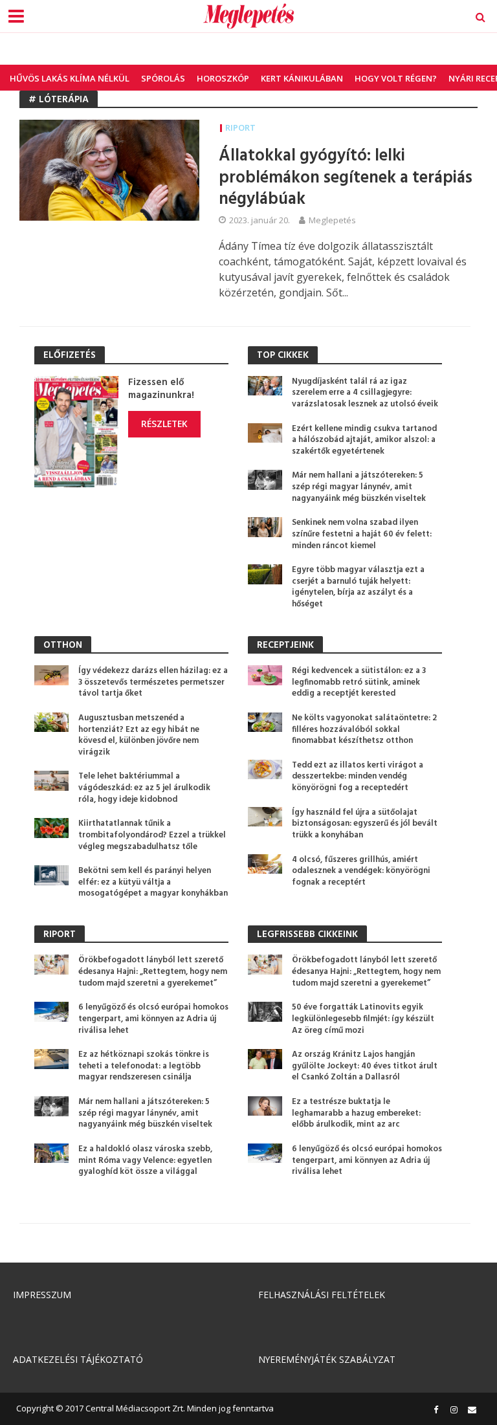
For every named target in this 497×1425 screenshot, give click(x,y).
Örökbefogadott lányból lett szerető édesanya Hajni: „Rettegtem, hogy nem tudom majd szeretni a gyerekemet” (152, 972)
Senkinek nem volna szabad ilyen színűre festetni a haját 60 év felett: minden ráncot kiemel (362, 534)
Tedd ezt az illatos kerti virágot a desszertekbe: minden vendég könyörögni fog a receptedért (357, 777)
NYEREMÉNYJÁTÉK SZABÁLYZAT (326, 1359)
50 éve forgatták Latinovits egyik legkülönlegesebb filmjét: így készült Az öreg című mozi (363, 1019)
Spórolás (163, 78)
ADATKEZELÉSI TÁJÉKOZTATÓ (78, 1359)
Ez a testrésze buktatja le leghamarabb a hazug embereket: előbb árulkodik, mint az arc (356, 1113)
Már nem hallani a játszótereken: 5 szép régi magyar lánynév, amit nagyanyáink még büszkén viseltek (359, 487)
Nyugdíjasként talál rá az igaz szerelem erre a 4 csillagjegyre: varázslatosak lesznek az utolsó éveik (365, 393)
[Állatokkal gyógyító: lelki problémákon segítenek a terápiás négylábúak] (109, 169)
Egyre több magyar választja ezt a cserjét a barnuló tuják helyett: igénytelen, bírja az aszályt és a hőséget (358, 587)
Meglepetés (332, 220)
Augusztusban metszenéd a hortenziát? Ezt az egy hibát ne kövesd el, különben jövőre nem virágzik (138, 735)
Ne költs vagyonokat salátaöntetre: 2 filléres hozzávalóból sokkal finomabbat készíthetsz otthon (364, 729)
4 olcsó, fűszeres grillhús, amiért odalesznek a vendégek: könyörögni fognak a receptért (361, 871)
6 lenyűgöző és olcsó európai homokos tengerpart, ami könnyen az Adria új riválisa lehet (153, 1019)
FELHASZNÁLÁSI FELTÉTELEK (321, 1294)
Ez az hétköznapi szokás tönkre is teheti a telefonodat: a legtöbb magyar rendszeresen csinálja (143, 1066)
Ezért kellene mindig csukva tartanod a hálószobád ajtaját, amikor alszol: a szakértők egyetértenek (364, 440)
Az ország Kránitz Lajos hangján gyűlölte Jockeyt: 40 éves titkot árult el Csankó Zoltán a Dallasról (364, 1066)
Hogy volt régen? (396, 78)
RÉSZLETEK (164, 423)
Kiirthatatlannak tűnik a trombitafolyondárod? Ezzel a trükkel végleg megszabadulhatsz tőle (152, 835)
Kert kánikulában (302, 78)
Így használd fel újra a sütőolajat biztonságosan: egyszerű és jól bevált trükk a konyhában (364, 824)
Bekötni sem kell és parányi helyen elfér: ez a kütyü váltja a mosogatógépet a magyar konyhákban (153, 882)
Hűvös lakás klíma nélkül (69, 78)
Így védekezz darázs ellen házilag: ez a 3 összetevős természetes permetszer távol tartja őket (153, 682)
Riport (240, 127)
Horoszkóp (223, 78)
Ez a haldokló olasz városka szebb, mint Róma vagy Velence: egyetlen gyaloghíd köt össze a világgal (145, 1160)
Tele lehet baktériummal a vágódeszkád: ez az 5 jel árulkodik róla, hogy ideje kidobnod (144, 788)
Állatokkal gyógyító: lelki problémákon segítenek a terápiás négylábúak (345, 178)
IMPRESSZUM (42, 1294)
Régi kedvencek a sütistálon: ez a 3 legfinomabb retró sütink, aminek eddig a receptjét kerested (359, 682)
